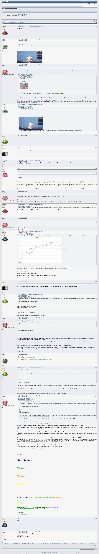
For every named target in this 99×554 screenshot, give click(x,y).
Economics (11, 9)
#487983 (96, 65)
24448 (18, 22)
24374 (53, 543)
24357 (20, 543)
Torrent (13, 6)
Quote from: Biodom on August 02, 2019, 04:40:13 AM (24, 319)
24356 (18, 543)
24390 (84, 543)
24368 (41, 543)
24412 (38, 21)
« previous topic (94, 20)
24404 (22, 21)
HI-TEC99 (3, 39)
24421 (56, 21)
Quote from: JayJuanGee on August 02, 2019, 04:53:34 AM (25, 369)
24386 (77, 543)
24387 (79, 543)
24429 (71, 21)
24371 (47, 543)
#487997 (96, 367)
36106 (25, 22)
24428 (69, 21)
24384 (73, 543)
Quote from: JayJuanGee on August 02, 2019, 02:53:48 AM (25, 296)
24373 (51, 543)
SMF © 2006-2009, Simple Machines (52, 552)
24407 (28, 21)
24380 (65, 543)
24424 (61, 21)
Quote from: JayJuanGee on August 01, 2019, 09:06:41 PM (25, 75)
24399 (12, 21)
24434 (81, 21)
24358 (22, 543)
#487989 (96, 191)
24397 (8, 21)
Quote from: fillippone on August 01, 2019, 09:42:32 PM (26, 108)
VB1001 (3, 353)
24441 (4, 22)
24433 (79, 21)
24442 (6, 22)
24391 (86, 543)
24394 (2, 21)
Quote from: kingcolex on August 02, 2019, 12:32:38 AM (25, 74)
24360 (26, 543)
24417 (48, 21)
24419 (52, 21)
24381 (67, 543)
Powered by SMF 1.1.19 (45, 552)
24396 (6, 21)
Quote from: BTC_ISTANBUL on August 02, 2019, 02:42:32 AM (25, 206)
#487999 (96, 518)
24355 (16, 543)
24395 (4, 21)
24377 (59, 543)
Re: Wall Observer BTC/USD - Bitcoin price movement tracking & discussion (31, 26)
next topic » (95, 21)
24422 (57, 21)
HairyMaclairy (4, 26)
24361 (28, 543)
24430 (73, 21)
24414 (42, 21)
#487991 (96, 218)
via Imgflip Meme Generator (64, 249)
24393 (90, 543)
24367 (39, 543)
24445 (12, 22)
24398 (10, 21)
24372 (49, 543)
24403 (20, 21)
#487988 (96, 168)
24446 (14, 22)
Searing (3, 231)
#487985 (96, 135)
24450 (22, 22)
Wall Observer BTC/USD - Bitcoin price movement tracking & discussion (29, 9)
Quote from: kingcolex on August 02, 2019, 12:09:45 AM (25, 106)
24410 (34, 21)
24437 (87, 21)
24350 (6, 543)
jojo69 (3, 518)
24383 (71, 543)
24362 (30, 543)
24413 (40, 21)
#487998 (96, 396)
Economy (7, 9)
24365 (36, 543)
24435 (83, 21)
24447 (16, 22)
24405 (24, 21)
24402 (18, 21)
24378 (61, 543)
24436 (85, 21)
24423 (59, 21)
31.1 (11, 6)
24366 (37, 543)
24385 (75, 543)
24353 (12, 543)
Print (96, 22)
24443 (8, 22)
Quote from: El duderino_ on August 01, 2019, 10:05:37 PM (25, 234)
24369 (43, 543)
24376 (57, 543)
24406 (26, 21)
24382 (69, 543)
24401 (16, 21)
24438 (89, 21)
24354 (14, 543)
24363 (32, 543)
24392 (88, 543)
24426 (65, 21)
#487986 (96, 147)
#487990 (96, 204)
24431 (75, 21)
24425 (63, 21)
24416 (46, 21)
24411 (36, 21)
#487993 (96, 281)
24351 (8, 543)
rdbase (3, 531)
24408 (30, 21)
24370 (45, 543)
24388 (81, 543)
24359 (24, 543)
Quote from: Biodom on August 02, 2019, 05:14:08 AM (24, 398)
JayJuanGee (4, 64)
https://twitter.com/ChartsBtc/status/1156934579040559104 (26, 357)
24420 (54, 21)
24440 (2, 22)
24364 (34, 543)
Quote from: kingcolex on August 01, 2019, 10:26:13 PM (25, 233)
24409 (32, 21)
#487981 (96, 26)
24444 (10, 22)
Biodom (3, 294)
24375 (55, 543)
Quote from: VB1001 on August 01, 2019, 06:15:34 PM (25, 76)
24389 (83, 543)
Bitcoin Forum (4, 9)
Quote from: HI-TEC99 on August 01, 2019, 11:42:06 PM (25, 107)
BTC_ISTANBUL (4, 160)
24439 (91, 21)
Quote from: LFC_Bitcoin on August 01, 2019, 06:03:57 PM (27, 77)
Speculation (15, 9)
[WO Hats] (3, 365)
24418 (50, 21)
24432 (77, 21)
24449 (20, 22)
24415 (44, 21)
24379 (63, 543)
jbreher (3, 147)
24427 (67, 21)
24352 (10, 543)
